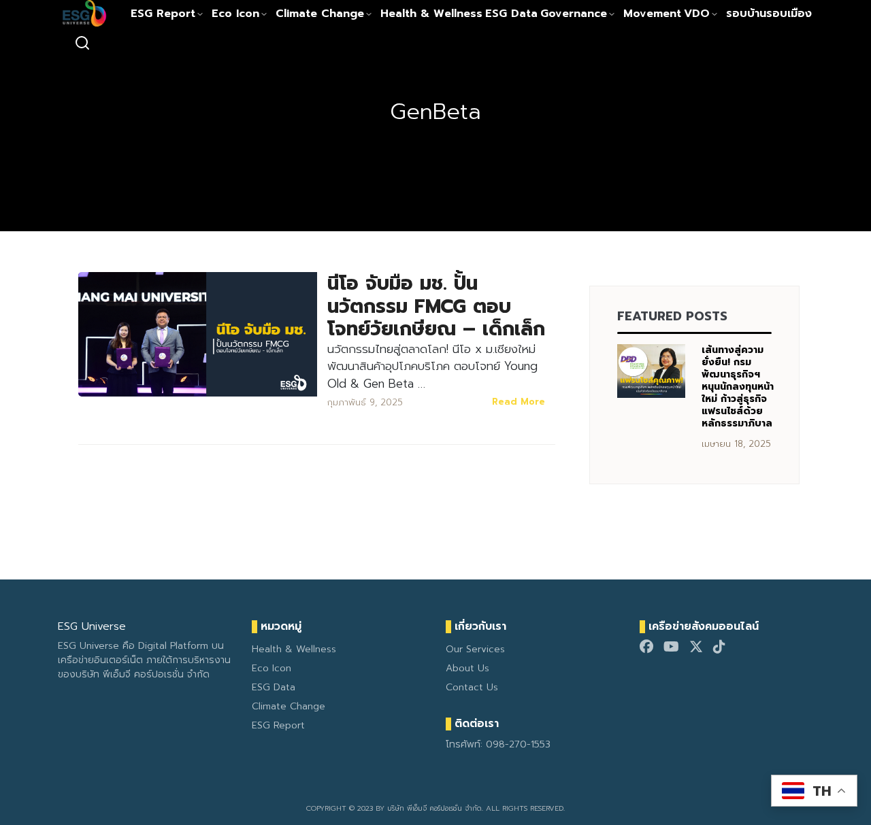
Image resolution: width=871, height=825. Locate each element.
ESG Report (163, 13)
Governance (573, 13)
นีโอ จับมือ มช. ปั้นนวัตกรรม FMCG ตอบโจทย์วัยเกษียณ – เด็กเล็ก (436, 306)
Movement (652, 13)
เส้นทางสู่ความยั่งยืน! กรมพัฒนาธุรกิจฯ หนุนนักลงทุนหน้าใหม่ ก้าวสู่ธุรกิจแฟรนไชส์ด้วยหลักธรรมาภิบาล (738, 387)
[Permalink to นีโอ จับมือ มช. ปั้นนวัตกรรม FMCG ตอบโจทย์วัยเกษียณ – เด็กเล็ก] (197, 334)
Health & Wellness (431, 13)
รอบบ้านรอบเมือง (769, 13)
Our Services (475, 649)
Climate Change (320, 13)
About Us (467, 668)
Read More (518, 401)
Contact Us (472, 687)
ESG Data (511, 13)
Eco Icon (235, 13)
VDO (697, 13)
